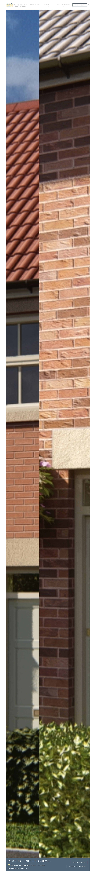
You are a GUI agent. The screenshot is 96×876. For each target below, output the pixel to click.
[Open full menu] (89, 5)
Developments (35, 5)
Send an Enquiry (79, 862)
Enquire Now (80, 5)
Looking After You (63, 5)
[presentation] (8, 433)
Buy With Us (48, 5)
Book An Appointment (77, 866)
